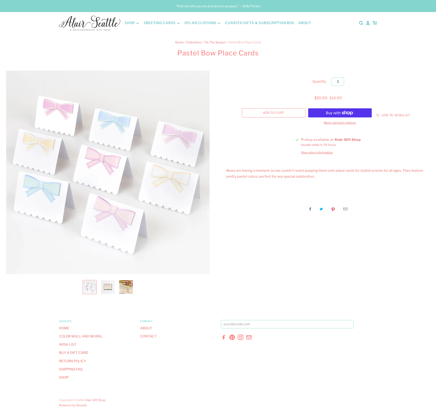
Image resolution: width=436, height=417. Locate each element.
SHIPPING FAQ (70, 369)
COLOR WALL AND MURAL (81, 336)
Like (310, 209)
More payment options (340, 122)
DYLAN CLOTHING (201, 23)
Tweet (321, 209)
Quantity (319, 81)
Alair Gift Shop (95, 400)
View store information (317, 152)
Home (179, 42)
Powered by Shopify (73, 405)
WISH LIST (68, 345)
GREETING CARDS (160, 23)
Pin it (333, 209)
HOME (64, 328)
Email (345, 209)
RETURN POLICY (72, 361)
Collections (194, 42)
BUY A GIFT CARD (73, 353)
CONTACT (148, 336)
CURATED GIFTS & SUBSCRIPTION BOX (259, 23)
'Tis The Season (215, 42)
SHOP (130, 23)
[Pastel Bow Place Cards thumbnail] (90, 287)
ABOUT (304, 23)
